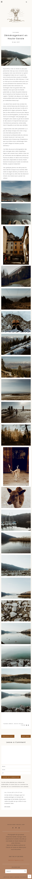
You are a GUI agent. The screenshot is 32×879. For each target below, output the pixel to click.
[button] (2, 2)
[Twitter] (25, 725)
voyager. (16, 32)
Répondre (7, 806)
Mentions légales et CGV (16, 860)
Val (6, 792)
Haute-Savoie (18, 723)
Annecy (11, 723)
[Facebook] (22, 725)
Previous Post (8, 736)
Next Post (26, 736)
